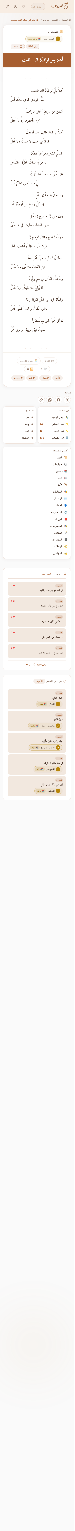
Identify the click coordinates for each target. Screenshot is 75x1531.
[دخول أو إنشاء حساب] (8, 6)
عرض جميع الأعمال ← (37, 664)
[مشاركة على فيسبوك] (58, 399)
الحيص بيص (46, 574)
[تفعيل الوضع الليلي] (15, 6)
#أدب (57, 377)
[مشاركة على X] (67, 399)
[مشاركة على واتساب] (49, 399)
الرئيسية (66, 19)
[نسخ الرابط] (41, 399)
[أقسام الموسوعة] (23, 6)
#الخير (32, 377)
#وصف (45, 377)
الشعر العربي (50, 19)
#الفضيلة (18, 377)
